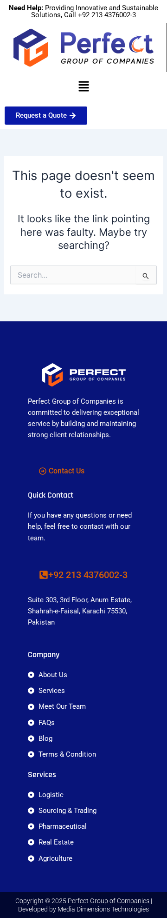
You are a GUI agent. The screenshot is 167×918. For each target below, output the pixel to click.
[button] (83, 87)
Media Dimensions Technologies (103, 909)
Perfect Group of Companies (108, 901)
